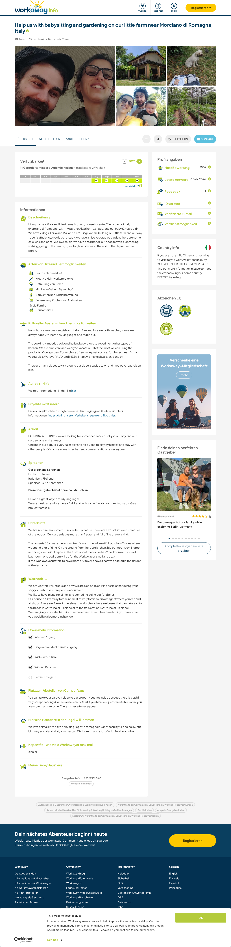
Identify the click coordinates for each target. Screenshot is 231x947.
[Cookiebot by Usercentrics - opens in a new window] (23, 940)
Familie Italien (145, 810)
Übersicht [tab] (25, 139)
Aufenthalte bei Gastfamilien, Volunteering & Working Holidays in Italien (75, 804)
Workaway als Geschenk (29, 897)
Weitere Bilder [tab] (49, 139)
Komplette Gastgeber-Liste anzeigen (184, 548)
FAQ (120, 883)
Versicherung (125, 887)
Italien (22, 39)
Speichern (179, 139)
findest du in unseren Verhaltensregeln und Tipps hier (81, 415)
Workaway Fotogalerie (79, 878)
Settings (52, 939)
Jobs (120, 906)
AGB (120, 897)
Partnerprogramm (77, 902)
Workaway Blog (75, 873)
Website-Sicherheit (81, 783)
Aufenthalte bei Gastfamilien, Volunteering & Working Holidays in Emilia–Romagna (89, 810)
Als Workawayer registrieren (31, 887)
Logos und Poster (76, 887)
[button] (169, 538)
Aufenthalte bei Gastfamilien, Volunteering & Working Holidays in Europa (155, 804)
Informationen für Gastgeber (32, 878)
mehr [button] (83, 139)
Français (174, 878)
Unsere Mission (75, 906)
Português (175, 887)
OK (201, 917)
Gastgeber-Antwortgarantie (134, 892)
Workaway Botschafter (80, 897)
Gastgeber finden (25, 873)
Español (174, 883)
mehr (184, 375)
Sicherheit (124, 878)
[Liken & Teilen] (158, 139)
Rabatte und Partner (26, 902)
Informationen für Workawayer (33, 883)
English (173, 873)
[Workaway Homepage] (36, 6)
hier (73, 390)
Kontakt (206, 139)
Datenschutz (125, 902)
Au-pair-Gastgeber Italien (170, 810)
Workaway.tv (74, 883)
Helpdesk (123, 873)
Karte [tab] (70, 139)
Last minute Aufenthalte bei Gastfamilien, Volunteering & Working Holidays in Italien (115, 815)
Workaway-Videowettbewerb (84, 892)
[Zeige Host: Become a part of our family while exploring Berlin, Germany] (184, 484)
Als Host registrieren (26, 892)
